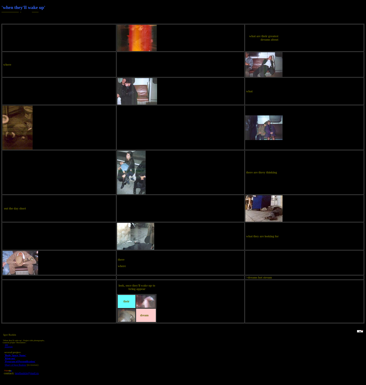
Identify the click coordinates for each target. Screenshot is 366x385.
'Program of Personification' (19, 361)
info (6, 345)
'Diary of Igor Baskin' (15, 364)
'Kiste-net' (9, 358)
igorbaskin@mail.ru (27, 373)
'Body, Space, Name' (15, 355)
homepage (8, 347)
